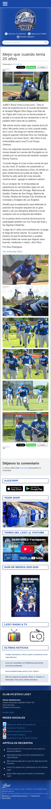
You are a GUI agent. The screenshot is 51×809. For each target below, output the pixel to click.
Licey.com (25, 19)
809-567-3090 (8, 712)
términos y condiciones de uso (14, 795)
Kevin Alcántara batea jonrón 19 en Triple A (22, 671)
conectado (24, 468)
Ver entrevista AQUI (12, 251)
